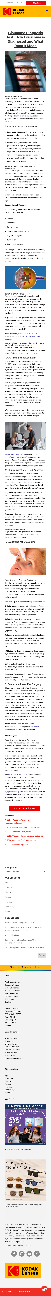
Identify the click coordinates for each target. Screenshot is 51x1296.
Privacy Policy (10, 1246)
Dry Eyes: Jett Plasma (13, 1050)
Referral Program (11, 996)
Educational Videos (12, 991)
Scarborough (10, 907)
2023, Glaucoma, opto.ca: (17, 845)
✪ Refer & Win (24, 1292)
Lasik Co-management (14, 1058)
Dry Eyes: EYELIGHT (12, 1047)
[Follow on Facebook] (14, 1254)
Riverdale (8, 902)
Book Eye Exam (36, 3)
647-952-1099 (10, 3)
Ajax (6, 882)
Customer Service (12, 985)
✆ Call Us (7, 1292)
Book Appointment (12, 982)
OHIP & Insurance (12, 988)
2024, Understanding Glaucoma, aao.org (23, 827)
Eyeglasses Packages (13, 1011)
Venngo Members (12, 935)
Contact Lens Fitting (13, 1008)
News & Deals (10, 1017)
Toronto (8, 912)
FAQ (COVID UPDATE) (13, 1014)
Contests (8, 1002)
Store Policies (10, 1023)
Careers (8, 1025)
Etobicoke (9, 887)
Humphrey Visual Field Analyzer (25, 470)
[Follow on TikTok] (37, 1254)
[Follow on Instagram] (22, 1254)
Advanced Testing (12, 1038)
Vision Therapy (11, 1053)
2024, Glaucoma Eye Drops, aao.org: (21, 840)
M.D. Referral (10, 1055)
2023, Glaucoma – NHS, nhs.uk (19, 832)
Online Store (20, 3)
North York (9, 892)
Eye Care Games (11, 993)
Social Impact (10, 1020)
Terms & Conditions (24, 1246)
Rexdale (8, 897)
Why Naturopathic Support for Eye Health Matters (24, 948)
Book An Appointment (25, 808)
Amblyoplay (9, 1041)
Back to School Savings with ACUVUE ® (20, 923)
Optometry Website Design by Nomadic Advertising (25, 1236)
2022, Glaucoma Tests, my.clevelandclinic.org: (25, 836)
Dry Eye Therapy (11, 1044)
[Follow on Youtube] (29, 1254)
